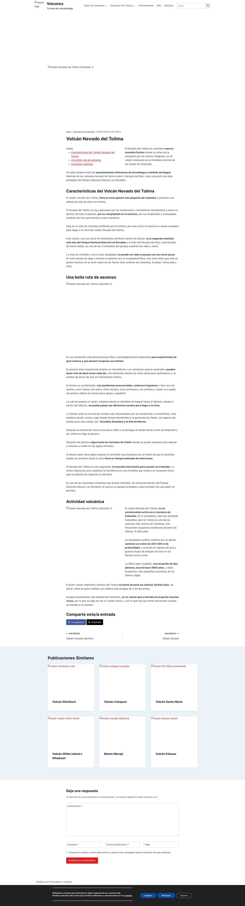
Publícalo (96, 622)
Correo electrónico (117, 844)
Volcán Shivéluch (64, 701)
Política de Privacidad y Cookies (54, 881)
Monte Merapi (113, 754)
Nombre (73, 844)
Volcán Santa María (169, 701)
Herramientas (146, 5)
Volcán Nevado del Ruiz (79, 636)
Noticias (168, 5)
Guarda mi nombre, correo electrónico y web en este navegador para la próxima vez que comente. (120, 852)
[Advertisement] (122, 33)
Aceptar (148, 895)
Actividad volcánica (82, 164)
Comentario (75, 806)
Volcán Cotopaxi (115, 701)
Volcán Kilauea (166, 754)
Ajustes (184, 895)
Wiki (159, 5)
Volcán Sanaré (170, 636)
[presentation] (71, 679)
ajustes (128, 895)
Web (147, 844)
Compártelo (77, 622)
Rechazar (166, 895)
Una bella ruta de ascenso (86, 160)
